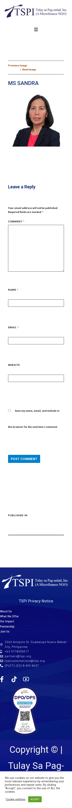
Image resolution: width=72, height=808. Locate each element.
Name (13, 289)
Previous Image (17, 65)
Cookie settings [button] (15, 799)
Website (14, 365)
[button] (36, 29)
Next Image (29, 69)
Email (13, 327)
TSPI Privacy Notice (36, 601)
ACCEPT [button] (35, 799)
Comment (16, 221)
